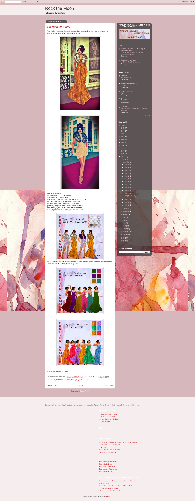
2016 (123, 151)
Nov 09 (127, 190)
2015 (123, 154)
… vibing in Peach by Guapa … (130, 62)
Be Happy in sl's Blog (128, 60)
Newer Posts (52, 385)
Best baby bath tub (105, 464)
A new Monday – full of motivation (110, 450)
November (126, 162)
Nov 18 (127, 182)
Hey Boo (123, 85)
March (125, 229)
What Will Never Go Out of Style (109, 491)
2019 (123, 142)
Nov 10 (127, 187)
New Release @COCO (128, 77)
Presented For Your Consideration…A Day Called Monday (118, 442)
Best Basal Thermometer (107, 466)
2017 (123, 148)
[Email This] (99, 377)
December (126, 159)
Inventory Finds (104, 483)
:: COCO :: (124, 75)
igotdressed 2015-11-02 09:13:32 (109, 445)
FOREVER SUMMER (63, 380)
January (125, 234)
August (125, 214)
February (126, 231)
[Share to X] (104, 377)
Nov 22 (127, 176)
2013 (123, 238)
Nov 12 (127, 185)
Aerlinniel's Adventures (129, 83)
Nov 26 (127, 167)
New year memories (127, 101)
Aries (122, 93)
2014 (123, 157)
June (124, 220)
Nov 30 (127, 164)
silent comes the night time (108, 452)
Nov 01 (127, 205)
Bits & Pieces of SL (127, 91)
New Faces (85, 380)
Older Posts (108, 385)
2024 (123, 131)
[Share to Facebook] (106, 377)
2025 (123, 128)
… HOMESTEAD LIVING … (108, 417)
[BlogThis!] (101, 377)
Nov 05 (127, 199)
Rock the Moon (59, 8)
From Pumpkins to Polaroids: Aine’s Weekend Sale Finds (118, 481)
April (124, 226)
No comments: (90, 377)
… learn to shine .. (105, 422)
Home (80, 385)
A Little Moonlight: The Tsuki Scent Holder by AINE (116, 486)
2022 (123, 134)
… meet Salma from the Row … (109, 419)
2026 (123, 125)
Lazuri (73, 380)
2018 (123, 145)
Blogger (108, 496)
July (124, 217)
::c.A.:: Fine (103, 447)
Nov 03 (127, 202)
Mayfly (78, 380)
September (126, 211)
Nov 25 (127, 170)
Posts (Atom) (84, 391)
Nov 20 (127, 179)
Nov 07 (127, 193)
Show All (147, 115)
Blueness (124, 99)
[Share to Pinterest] (108, 377)
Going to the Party (58, 27)
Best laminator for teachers (108, 461)
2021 (123, 137)
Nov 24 (127, 173)
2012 (123, 241)
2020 (123, 139)
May (124, 223)
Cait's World (125, 107)
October (125, 208)
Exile (53, 380)
